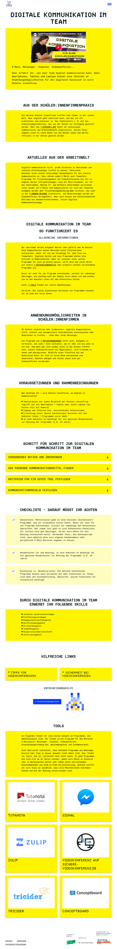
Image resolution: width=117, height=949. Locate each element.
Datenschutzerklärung (15, 944)
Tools (33, 285)
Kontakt (9, 941)
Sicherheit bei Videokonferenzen (76, 674)
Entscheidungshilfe (46, 265)
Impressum (21, 941)
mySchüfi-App (49, 127)
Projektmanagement (52, 341)
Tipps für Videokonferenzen (22, 674)
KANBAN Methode (39, 193)
